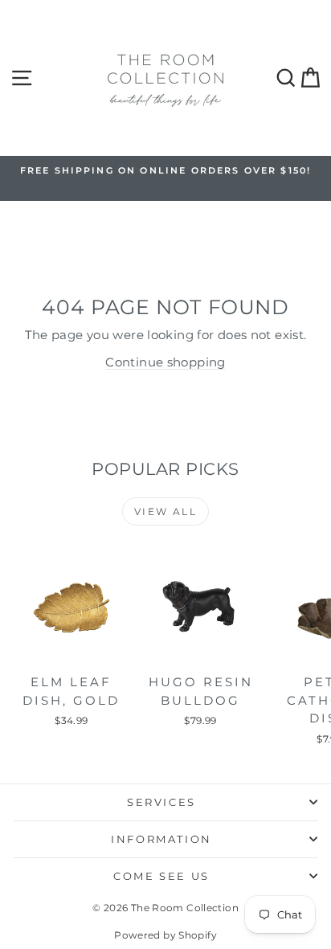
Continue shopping (165, 362)
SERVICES (161, 802)
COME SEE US (161, 875)
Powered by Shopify (165, 935)
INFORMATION (161, 838)
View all (165, 511)
